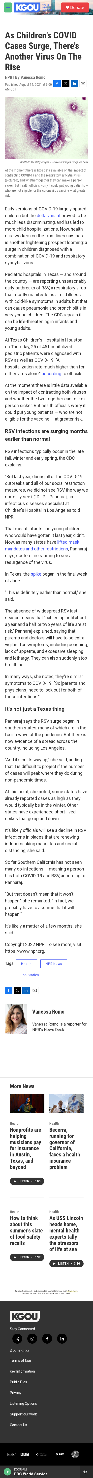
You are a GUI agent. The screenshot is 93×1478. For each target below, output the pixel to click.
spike (36, 574)
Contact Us (18, 1425)
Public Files (18, 1382)
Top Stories (30, 975)
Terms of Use (20, 1361)
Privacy (15, 1393)
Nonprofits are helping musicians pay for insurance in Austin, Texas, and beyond (25, 1148)
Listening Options (23, 1403)
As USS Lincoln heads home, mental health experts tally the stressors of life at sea (66, 1233)
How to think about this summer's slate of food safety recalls (26, 1230)
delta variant (49, 215)
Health (26, 964)
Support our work (23, 1414)
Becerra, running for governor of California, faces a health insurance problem (64, 1148)
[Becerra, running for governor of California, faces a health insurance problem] (66, 1103)
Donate (77, 7)
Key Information (22, 1371)
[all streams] (86, 1472)
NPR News (54, 964)
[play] (7, 1471)
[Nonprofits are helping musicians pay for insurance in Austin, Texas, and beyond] (27, 1103)
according (52, 373)
